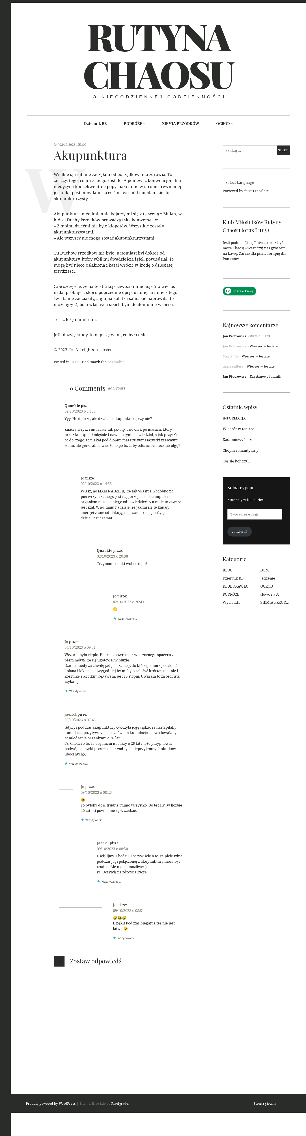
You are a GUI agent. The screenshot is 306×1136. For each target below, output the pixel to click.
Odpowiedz (74, 461)
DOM (264, 570)
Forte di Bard (260, 336)
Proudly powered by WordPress (51, 1104)
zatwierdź (239, 531)
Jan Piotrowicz (235, 336)
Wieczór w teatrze (264, 346)
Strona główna (265, 1104)
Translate (260, 190)
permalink (117, 361)
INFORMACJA (234, 418)
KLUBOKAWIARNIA (239, 586)
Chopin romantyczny (240, 450)
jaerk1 (71, 714)
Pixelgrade (119, 1104)
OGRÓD (223, 123)
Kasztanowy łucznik (265, 376)
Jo (56, 144)
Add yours (116, 388)
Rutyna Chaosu (158, 54)
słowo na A (269, 594)
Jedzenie (267, 578)
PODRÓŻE (133, 123)
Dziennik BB (95, 123)
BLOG (82, 144)
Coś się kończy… (236, 461)
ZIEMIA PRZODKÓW (180, 123)
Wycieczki (231, 602)
